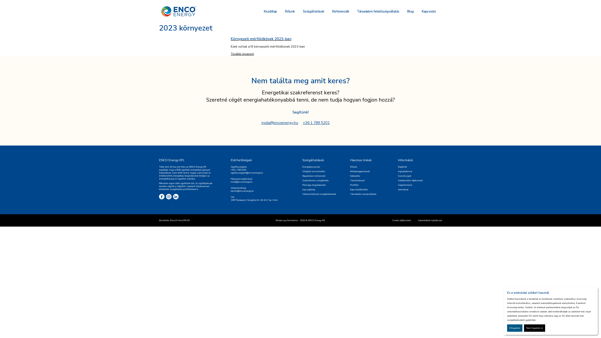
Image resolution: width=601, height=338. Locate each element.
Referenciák (340, 11)
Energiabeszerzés (311, 166)
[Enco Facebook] (161, 196)
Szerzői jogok (404, 175)
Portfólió (354, 185)
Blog (410, 11)
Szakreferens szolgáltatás (315, 180)
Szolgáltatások (313, 11)
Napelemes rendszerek (313, 175)
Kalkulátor (355, 175)
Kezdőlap (270, 11)
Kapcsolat (429, 11)
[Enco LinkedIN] (176, 196)
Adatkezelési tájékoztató (410, 180)
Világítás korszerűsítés (313, 171)
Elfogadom (514, 328)
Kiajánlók (402, 166)
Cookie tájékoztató (401, 220)
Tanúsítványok (357, 180)
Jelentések (403, 189)
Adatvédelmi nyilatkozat (430, 220)
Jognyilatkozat (405, 171)
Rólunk (290, 11)
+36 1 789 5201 (316, 122)
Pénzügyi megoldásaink (314, 185)
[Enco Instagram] (169, 196)
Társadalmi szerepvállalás (363, 194)
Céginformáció (405, 185)
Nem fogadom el (534, 328)
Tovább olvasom (242, 54)
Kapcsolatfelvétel (359, 189)
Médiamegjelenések (360, 171)
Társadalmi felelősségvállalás (378, 11)
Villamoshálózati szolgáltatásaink (319, 194)
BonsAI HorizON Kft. (180, 220)
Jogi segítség (308, 189)
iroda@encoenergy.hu (279, 122)
